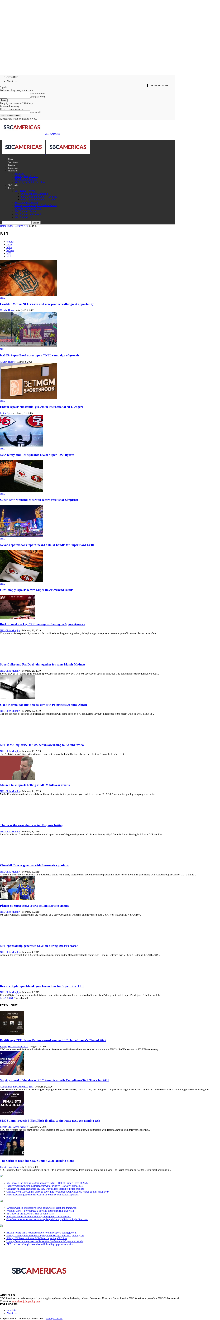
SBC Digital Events (24, 190)
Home (10, 159)
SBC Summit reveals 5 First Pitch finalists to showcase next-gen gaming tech (50, 1120)
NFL (26, 225)
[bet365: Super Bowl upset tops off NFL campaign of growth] (28, 346)
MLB (9, 244)
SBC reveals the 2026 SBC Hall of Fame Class (30, 1213)
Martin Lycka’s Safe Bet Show (30, 182)
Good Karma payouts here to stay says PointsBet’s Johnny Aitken (43, 704)
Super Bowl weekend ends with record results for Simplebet (39, 499)
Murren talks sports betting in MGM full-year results (35, 785)
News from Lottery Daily (30, 1226)
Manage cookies (54, 1318)
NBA (9, 247)
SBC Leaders (13, 185)
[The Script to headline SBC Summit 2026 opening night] (12, 1154)
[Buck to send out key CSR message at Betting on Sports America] (17, 618)
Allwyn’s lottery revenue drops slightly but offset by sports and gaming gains (45, 1235)
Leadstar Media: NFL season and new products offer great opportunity (47, 304)
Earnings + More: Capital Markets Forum (35, 205)
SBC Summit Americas (26, 202)
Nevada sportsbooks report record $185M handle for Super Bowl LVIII (47, 545)
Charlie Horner (7, 310)
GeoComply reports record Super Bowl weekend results (36, 590)
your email (35, 112)
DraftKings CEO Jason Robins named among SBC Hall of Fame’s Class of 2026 (53, 1040)
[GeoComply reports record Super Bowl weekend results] (21, 580)
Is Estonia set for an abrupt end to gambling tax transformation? (38, 1216)
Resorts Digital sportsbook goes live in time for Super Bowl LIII (42, 986)
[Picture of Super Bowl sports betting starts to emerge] (17, 899)
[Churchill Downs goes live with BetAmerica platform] (17, 859)
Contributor (13, 1167)
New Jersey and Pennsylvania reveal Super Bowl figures (37, 454)
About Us (11, 81)
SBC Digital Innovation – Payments (39, 196)
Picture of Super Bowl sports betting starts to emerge (34, 905)
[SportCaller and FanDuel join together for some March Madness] (17, 658)
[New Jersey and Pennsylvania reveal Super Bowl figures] (21, 445)
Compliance (6, 1086)
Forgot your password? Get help (16, 103)
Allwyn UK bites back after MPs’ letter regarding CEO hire (36, 1238)
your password (37, 96)
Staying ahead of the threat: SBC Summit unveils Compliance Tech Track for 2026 (54, 1080)
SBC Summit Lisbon (25, 211)
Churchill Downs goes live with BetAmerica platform (34, 865)
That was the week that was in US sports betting (31, 825)
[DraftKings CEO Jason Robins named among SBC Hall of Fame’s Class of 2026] (12, 1034)
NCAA (10, 250)
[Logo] (24, 153)
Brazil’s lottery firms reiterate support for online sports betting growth (41, 1232)
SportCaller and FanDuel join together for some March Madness (42, 664)
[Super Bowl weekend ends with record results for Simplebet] (21, 490)
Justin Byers (6, 413)
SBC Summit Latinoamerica (28, 214)
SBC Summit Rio (23, 217)
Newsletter (11, 76)
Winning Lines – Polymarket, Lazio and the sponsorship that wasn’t (40, 1210)
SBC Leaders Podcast (25, 179)
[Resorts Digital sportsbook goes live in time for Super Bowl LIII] (17, 979)
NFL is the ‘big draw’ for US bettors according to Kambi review (42, 745)
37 (4, 998)
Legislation (13, 168)
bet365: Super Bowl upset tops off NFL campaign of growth (39, 355)
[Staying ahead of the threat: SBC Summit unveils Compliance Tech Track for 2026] (12, 1074)
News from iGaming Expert (31, 1201)
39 (9, 998)
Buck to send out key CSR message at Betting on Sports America (42, 624)
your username (37, 93)
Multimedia (13, 171)
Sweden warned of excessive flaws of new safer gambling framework (41, 1207)
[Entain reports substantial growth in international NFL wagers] (28, 397)
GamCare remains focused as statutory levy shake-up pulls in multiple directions (47, 1219)
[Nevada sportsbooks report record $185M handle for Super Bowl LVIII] (21, 535)
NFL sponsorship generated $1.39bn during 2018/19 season (39, 945)
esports (10, 241)
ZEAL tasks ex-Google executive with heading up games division (39, 1244)
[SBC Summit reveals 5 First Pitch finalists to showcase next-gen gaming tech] (12, 1114)
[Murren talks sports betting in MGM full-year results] (17, 778)
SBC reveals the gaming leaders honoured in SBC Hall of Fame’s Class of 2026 (47, 1183)
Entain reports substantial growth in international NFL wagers (41, 406)
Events (11, 188)
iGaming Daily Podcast (26, 176)
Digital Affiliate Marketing (34, 193)
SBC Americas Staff (18, 1046)
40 (12, 998)
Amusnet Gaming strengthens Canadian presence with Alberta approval (42, 1194)
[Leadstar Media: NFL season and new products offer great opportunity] (28, 294)
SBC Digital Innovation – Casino (38, 199)
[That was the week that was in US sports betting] (17, 819)
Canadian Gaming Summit (28, 208)
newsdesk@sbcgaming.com (26, 1301)
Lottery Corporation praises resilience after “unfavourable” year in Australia (44, 1241)
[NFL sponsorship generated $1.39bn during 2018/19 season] (17, 939)
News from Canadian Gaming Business (40, 1176)
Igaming (11, 165)
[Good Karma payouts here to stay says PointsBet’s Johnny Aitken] (17, 698)
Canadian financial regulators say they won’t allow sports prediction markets (45, 1188)
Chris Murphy (12, 630)
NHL (9, 256)
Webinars (19, 173)
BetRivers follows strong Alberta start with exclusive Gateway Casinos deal (44, 1185)
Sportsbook (13, 162)
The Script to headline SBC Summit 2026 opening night (37, 1160)
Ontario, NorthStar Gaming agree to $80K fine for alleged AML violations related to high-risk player (57, 1191)
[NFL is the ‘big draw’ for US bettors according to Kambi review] (17, 738)
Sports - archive (15, 225)
